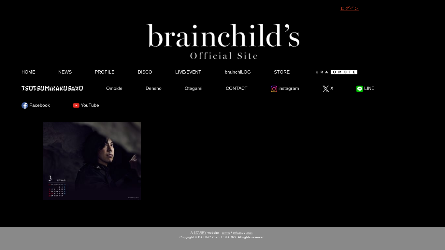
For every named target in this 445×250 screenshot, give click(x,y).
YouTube (89, 105)
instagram (288, 88)
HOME (28, 72)
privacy (238, 232)
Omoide (114, 88)
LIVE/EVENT (188, 72)
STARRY (200, 232)
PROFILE (104, 72)
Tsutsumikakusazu (52, 88)
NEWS (65, 72)
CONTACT (237, 88)
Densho (154, 88)
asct (249, 232)
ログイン (349, 8)
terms (226, 232)
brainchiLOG (238, 72)
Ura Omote (335, 72)
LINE (368, 88)
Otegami (193, 88)
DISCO (145, 72)
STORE (282, 72)
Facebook (39, 105)
